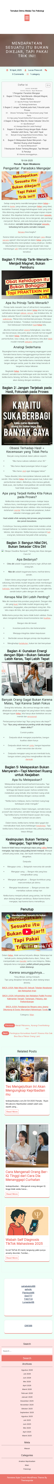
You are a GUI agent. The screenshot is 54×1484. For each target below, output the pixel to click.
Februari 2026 (27, 1393)
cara (43, 237)
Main (32, 1014)
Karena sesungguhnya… (29, 154)
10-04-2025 (34, 88)
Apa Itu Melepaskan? (29, 146)
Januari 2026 (27, 1397)
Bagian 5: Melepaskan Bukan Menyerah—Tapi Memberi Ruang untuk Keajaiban (27, 141)
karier (12, 206)
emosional (32, 716)
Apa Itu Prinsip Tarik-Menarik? (29, 102)
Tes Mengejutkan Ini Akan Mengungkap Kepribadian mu (25, 1090)
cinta (31, 745)
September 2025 (27, 1412)
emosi (30, 313)
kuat (16, 604)
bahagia (5, 588)
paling (44, 847)
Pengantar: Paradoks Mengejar (27, 93)
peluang (28, 341)
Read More (12, 1111)
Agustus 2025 (27, 1416)
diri (16, 249)
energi (27, 330)
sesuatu (47, 215)
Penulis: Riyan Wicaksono (34, 90)
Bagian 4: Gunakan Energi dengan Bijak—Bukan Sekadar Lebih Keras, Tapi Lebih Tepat (27, 130)
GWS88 (28, 1325)
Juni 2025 (27, 1424)
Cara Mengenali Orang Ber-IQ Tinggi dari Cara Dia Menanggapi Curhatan (27, 1176)
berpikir (23, 961)
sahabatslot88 (28, 1286)
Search (27, 1358)
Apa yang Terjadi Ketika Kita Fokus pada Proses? (29, 118)
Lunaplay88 (28, 1302)
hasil (35, 325)
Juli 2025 (27, 1420)
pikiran (23, 313)
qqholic (28, 1289)
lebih (50, 338)
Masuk (27, 1448)
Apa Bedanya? (29, 124)
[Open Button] (27, 17)
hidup (45, 203)
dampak (29, 759)
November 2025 (27, 1405)
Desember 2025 (27, 1401)
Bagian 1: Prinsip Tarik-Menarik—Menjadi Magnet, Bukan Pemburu (27, 97)
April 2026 (27, 1385)
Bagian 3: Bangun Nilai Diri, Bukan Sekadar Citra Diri (27, 121)
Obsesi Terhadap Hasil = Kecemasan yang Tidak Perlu (29, 114)
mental (17, 510)
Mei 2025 (27, 1428)
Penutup (27, 152)
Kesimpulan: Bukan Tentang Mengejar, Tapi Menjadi (27, 149)
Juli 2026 (27, 1374)
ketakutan (23, 643)
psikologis (7, 319)
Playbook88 (28, 1292)
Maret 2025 (27, 1436)
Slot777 (28, 1295)
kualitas (47, 618)
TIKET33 (28, 1299)
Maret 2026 (27, 1389)
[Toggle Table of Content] (47, 85)
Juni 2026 (27, 1378)
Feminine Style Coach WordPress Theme (25, 1477)
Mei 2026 (27, 1381)
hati (48, 532)
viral (24, 471)
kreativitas (41, 825)
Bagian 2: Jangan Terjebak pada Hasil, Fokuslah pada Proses (27, 108)
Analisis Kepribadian (27, 1461)
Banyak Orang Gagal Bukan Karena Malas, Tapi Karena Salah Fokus (29, 136)
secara (6, 240)
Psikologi (27, 1469)
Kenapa (21, 232)
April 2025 (27, 1432)
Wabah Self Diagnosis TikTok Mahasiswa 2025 (24, 1242)
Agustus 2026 (27, 1370)
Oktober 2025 (27, 1409)
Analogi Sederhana (29, 105)
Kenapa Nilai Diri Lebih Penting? (29, 126)
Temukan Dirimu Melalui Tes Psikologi (27, 11)
